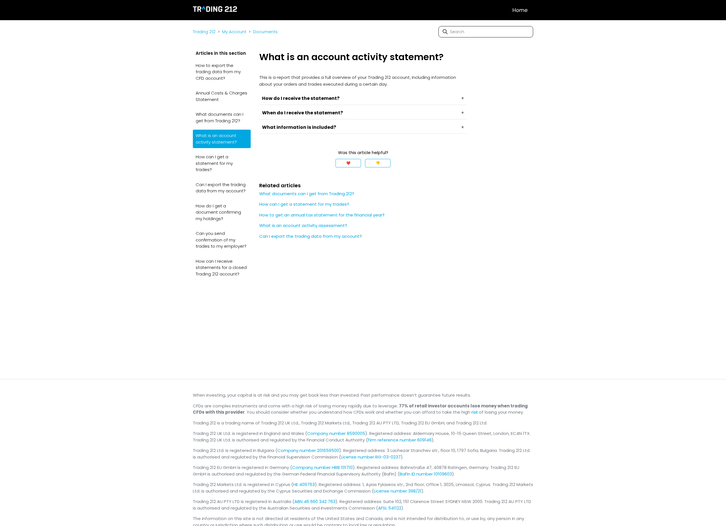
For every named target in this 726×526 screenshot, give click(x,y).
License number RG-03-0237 (371, 457)
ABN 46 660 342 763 (314, 501)
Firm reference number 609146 (400, 440)
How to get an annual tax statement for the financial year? (322, 215)
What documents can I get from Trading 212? (219, 117)
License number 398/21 (397, 491)
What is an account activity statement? (216, 138)
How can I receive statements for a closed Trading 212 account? (221, 267)
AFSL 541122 (389, 508)
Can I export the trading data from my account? (221, 188)
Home (519, 10)
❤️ (348, 163)
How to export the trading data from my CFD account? (218, 71)
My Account (234, 32)
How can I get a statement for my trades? (214, 163)
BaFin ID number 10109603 (426, 474)
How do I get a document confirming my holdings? (218, 212)
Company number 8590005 (336, 433)
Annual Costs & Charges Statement (221, 96)
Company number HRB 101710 (322, 467)
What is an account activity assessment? (303, 225)
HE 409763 (304, 484)
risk (474, 412)
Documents (265, 32)
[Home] (215, 10)
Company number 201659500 (308, 450)
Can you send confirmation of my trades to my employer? (221, 239)
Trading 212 (204, 32)
